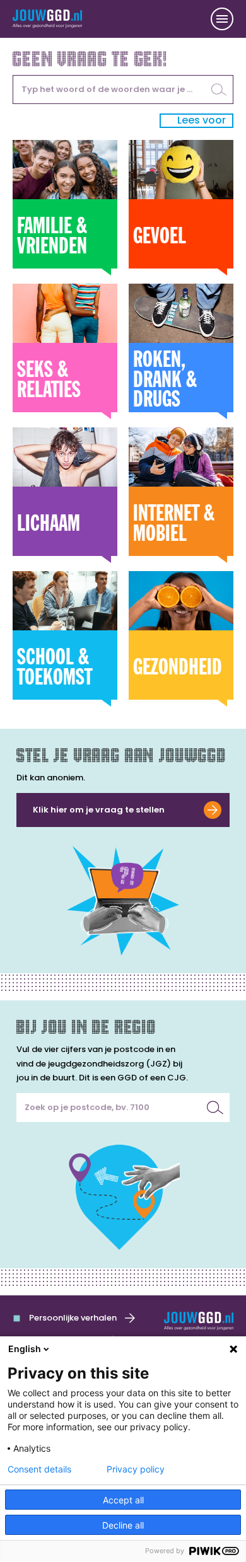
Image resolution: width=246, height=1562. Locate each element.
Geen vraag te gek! (90, 57)
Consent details (39, 1469)
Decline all (123, 1525)
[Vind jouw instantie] (215, 1107)
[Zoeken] (219, 89)
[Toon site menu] (222, 19)
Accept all (123, 1500)
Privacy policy (136, 1469)
